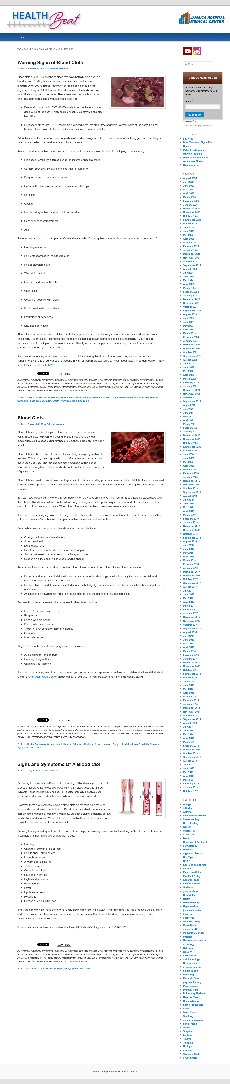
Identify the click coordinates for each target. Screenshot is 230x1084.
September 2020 (192, 446)
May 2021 (188, 416)
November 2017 (191, 575)
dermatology (190, 845)
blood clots (35, 400)
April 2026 (188, 193)
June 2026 (188, 185)
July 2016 (188, 636)
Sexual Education (193, 1004)
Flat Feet (188, 138)
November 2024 (191, 257)
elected (187, 868)
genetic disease (191, 883)
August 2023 (190, 314)
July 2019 (188, 499)
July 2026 (188, 182)
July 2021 (188, 409)
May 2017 (188, 598)
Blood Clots (30, 417)
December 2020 (191, 435)
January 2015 (190, 704)
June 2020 (188, 458)
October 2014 (190, 715)
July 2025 (188, 227)
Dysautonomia (191, 165)
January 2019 (190, 522)
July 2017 (188, 590)
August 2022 (190, 359)
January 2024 (190, 295)
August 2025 (190, 223)
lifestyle (55, 397)
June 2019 (188, 503)
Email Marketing (192, 126)
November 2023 (191, 303)
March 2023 (189, 333)
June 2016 (188, 639)
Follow (66, 373)
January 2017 (190, 613)
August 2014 (190, 723)
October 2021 (190, 397)
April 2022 (188, 374)
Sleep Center (190, 1012)
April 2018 (188, 556)
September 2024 (192, 265)
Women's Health (101, 397)
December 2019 (191, 480)
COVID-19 (188, 834)
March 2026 (189, 197)
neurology (188, 944)
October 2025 (190, 216)
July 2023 (188, 318)
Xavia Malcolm (50, 770)
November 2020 (191, 439)
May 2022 (188, 371)
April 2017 (188, 602)
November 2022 (191, 348)
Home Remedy (191, 902)
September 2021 (192, 401)
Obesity (187, 951)
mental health (190, 929)
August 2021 (190, 405)
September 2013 (192, 757)
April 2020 (188, 465)
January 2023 (190, 340)
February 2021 (191, 427)
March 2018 (189, 560)
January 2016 (190, 658)
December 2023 (191, 299)
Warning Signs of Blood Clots (50, 62)
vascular (87, 397)
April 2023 (188, 329)
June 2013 (188, 768)
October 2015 (190, 670)
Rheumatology (191, 1001)
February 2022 (191, 382)
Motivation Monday (193, 932)
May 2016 (188, 643)
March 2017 (189, 605)
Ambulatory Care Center (42, 676)
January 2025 (190, 250)
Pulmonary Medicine (83, 744)
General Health (34, 397)
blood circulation (127, 397)
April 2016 (188, 647)
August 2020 (190, 450)
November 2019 (191, 484)
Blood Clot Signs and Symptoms (62, 968)
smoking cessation (193, 1019)
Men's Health (67, 397)
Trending (188, 1042)
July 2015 (188, 681)
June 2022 (188, 367)
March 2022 (189, 378)
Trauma (187, 1038)
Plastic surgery (191, 985)
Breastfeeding (190, 823)
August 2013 (190, 760)
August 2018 (190, 541)
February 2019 (191, 518)
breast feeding (191, 819)
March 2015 (189, 696)
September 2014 (192, 719)
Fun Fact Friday (192, 876)
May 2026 (188, 189)
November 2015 (191, 666)
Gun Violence (190, 895)
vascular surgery (50, 400)
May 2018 (188, 552)
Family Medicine (192, 872)
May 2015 (188, 689)
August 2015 (190, 677)
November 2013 (191, 749)
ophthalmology (191, 959)
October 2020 (190, 443)
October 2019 (190, 488)
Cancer (187, 826)
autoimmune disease (194, 815)
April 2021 (188, 420)
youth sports (190, 1057)
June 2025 (188, 231)
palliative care (191, 970)
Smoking (188, 1016)
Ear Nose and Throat (194, 864)
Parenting (188, 974)
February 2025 (191, 246)
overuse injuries (192, 966)
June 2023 (188, 322)
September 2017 (192, 583)
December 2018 (191, 526)
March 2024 (189, 288)
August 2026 (190, 178)
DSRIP (186, 861)
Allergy (187, 804)
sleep (186, 1008)
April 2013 (188, 776)
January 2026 (190, 204)
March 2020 (189, 469)
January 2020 (190, 477)
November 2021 (191, 393)
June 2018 (188, 549)
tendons (187, 1035)
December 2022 (191, 344)
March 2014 (189, 742)
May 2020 (188, 461)
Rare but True (190, 997)
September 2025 (192, 219)
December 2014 (191, 707)
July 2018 (188, 545)
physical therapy (192, 982)
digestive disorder (193, 853)
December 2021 (191, 390)
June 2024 (188, 276)
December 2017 (191, 571)
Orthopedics (190, 963)
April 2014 (188, 738)
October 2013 (190, 753)
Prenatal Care (190, 989)
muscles (187, 936)
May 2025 (188, 235)
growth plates (190, 891)
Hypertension (190, 906)
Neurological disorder (195, 940)
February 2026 (191, 201)
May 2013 (188, 772)
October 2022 (190, 352)
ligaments (188, 917)
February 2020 (191, 473)
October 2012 (190, 791)
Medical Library (191, 921)
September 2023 (192, 310)
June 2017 (188, 594)
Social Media (190, 1023)
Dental (186, 838)
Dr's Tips (188, 857)
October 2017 (190, 579)
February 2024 (191, 291)
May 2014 (188, 734)
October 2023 (190, 306)
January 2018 (190, 567)
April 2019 (188, 511)
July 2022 (188, 363)
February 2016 (191, 655)
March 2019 (189, 514)
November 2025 (191, 212)
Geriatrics (188, 887)
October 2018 (190, 533)
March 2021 (189, 424)
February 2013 (191, 783)
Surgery (187, 1031)
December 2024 (191, 253)
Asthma (187, 811)
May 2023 (188, 325)
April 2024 (188, 284)
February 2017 (191, 609)
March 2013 (189, 779)
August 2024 (190, 269)
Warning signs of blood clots (75, 400)
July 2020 (188, 454)
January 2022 (190, 386)
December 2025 (191, 208)
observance (189, 955)
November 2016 (191, 620)
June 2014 (188, 730)
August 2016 (190, 632)
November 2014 (191, 711)
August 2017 (190, 586)
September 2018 (192, 537)
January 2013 (190, 787)
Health (46, 397)
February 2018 (191, 564)
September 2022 (192, 356)
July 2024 (188, 272)
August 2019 (190, 495)
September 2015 (192, 673)
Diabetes (188, 849)
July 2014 (188, 726)
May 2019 (188, 507)
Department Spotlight (195, 842)
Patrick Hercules (59, 68)
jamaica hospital (192, 910)
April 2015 (188, 692)
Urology (187, 1046)
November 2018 (191, 530)
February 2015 (191, 700)
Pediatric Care (191, 978)
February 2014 (191, 745)
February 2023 (191, 337)
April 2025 (188, 238)
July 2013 (188, 764)
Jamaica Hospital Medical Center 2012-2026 (115, 1071)
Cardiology (40, 744)
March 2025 (189, 242)
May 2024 (188, 280)
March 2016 (189, 651)
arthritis (187, 808)
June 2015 (188, 685)
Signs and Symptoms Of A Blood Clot (59, 764)
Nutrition (188, 948)
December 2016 (191, 617)
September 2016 (192, 628)
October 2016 (190, 624)
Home (21, 37)
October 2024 (190, 261)
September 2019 (192, 492)
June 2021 (188, 412)
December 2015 (191, 662)
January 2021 (190, 431)
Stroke (78, 397)
